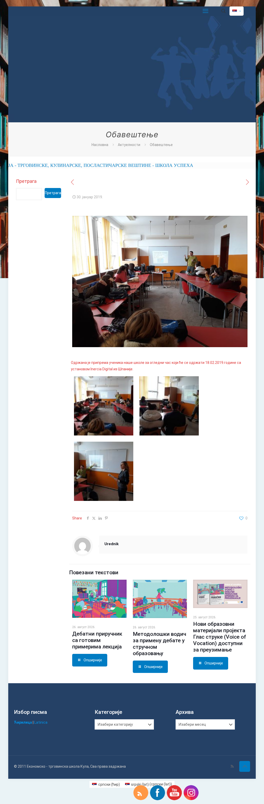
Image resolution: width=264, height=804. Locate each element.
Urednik (111, 544)
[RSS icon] (232, 766)
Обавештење (161, 145)
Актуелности (129, 145)
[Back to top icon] (244, 766)
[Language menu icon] (236, 11)
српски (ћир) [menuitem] (109, 784)
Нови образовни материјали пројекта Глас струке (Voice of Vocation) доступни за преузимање (219, 637)
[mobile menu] (205, 11)
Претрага (26, 181)
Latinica (40, 722)
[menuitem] (105, 784)
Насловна (100, 145)
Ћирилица (23, 722)
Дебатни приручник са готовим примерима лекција (97, 640)
